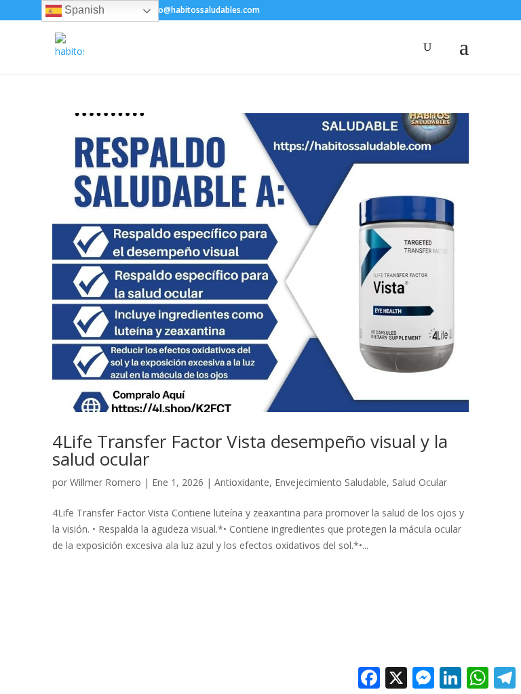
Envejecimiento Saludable (331, 482)
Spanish (83, 10)
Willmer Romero (105, 482)
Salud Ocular (419, 482)
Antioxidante (241, 482)
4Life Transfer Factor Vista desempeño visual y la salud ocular (250, 450)
